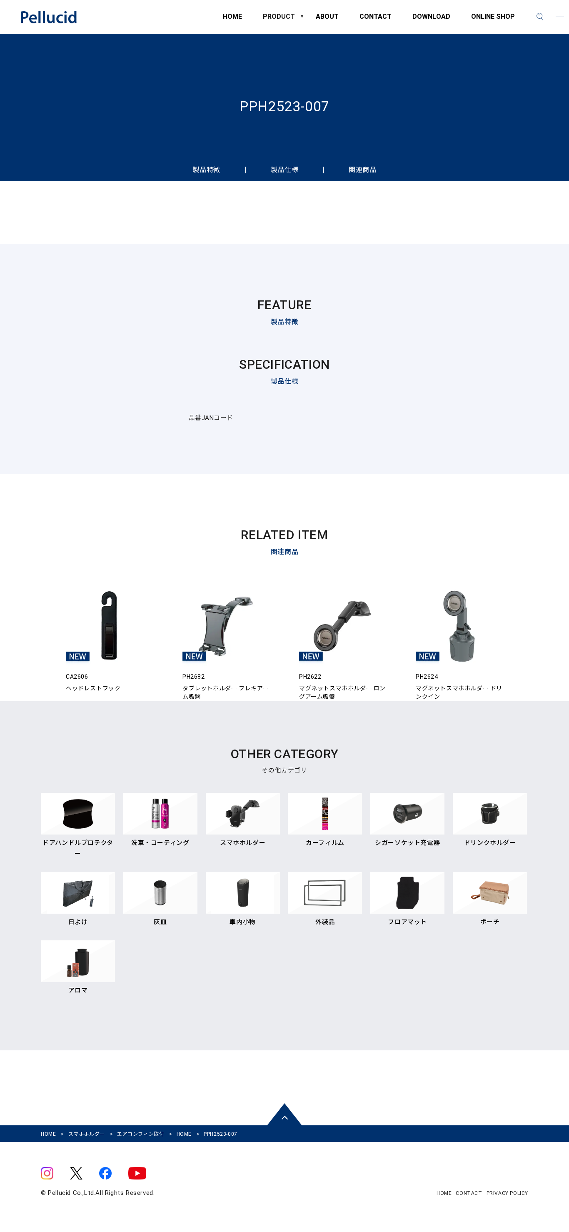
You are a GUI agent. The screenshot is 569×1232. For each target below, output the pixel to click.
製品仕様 (284, 170)
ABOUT (327, 20)
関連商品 (362, 170)
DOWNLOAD (431, 20)
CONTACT (375, 20)
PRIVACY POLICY (507, 1193)
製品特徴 (206, 170)
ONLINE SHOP (493, 20)
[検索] (540, 16)
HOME (232, 20)
